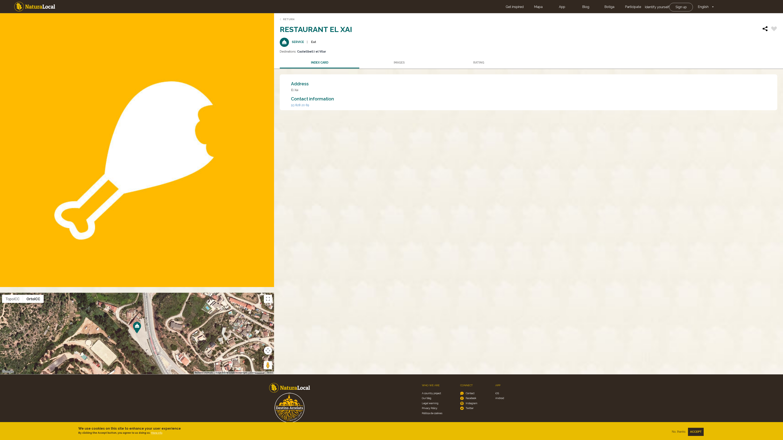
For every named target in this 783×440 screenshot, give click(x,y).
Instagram (471, 403)
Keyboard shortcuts (204, 373)
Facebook (471, 398)
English (703, 7)
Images (399, 62)
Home (34, 6)
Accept (696, 431)
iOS (497, 393)
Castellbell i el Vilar (311, 51)
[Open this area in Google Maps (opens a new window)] (7, 371)
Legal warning (430, 403)
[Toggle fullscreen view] (268, 299)
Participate (633, 7)
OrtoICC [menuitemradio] (33, 299)
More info (156, 432)
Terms (270, 373)
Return (288, 19)
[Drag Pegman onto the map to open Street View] (268, 365)
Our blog (426, 398)
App (562, 7)
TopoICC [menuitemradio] (13, 299)
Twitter (469, 408)
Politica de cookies (432, 413)
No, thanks (679, 431)
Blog (585, 7)
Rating (478, 62)
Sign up (681, 7)
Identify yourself (657, 7)
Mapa (538, 7)
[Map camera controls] (268, 350)
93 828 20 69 (300, 105)
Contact (470, 393)
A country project (431, 393)
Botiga (609, 7)
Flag (774, 29)
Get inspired (515, 7)
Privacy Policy (429, 408)
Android (499, 398)
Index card (319, 62)
